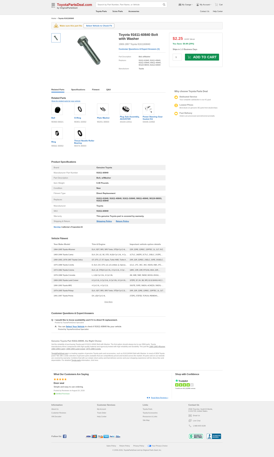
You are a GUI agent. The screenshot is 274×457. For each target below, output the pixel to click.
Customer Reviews (58, 413)
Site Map (146, 420)
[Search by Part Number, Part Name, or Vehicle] (164, 4)
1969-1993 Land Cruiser (75, 349)
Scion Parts (117, 11)
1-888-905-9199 (199, 426)
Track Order (101, 413)
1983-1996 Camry (58, 349)
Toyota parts (76, 360)
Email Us (196, 416)
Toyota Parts (101, 11)
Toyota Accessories (150, 413)
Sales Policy (111, 446)
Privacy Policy (138, 446)
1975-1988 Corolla (93, 349)
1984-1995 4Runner (157, 347)
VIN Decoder (56, 417)
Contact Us (204, 11)
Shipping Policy (104, 221)
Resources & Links (150, 417)
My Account (101, 409)
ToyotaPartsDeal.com (59, 353)
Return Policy (122, 221)
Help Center (218, 11)
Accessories (133, 11)
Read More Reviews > (159, 398)
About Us (55, 409)
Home (53, 18)
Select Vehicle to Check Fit (99, 26)
